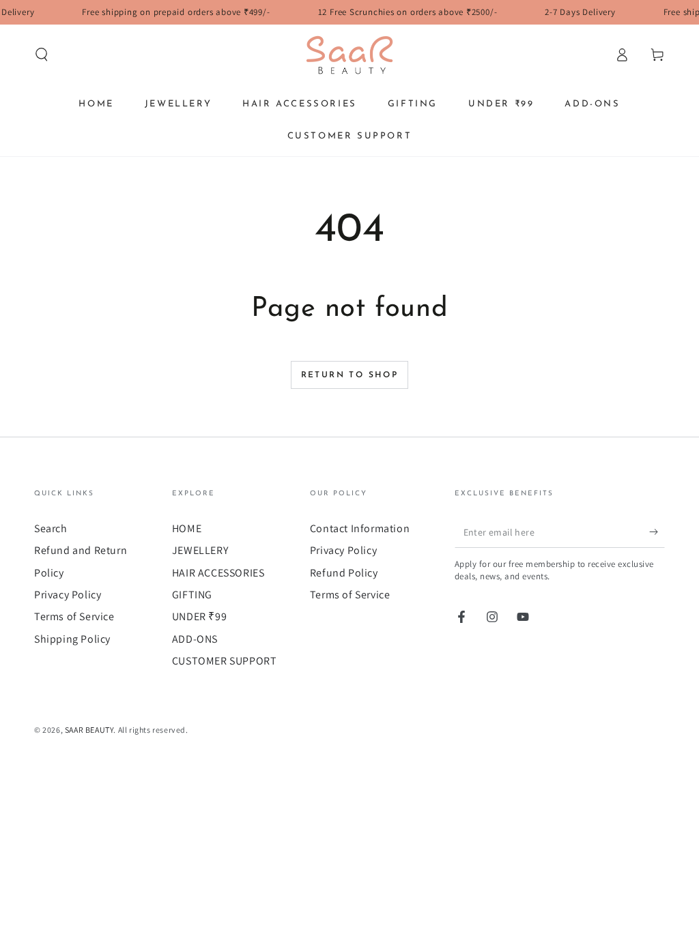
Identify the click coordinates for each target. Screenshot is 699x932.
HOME (186, 528)
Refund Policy (344, 573)
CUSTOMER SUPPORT (224, 661)
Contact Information (360, 528)
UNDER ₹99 (199, 616)
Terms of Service (74, 616)
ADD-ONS (195, 639)
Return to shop (350, 375)
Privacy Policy (67, 594)
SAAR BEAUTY (89, 730)
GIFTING (192, 594)
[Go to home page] (349, 55)
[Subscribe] (657, 532)
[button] (41, 55)
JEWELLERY (200, 550)
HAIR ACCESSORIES (218, 573)
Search (51, 528)
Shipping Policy (72, 639)
